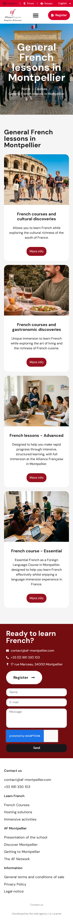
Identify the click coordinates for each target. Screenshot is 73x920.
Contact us (36, 904)
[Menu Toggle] (36, 15)
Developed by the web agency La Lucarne (36, 913)
